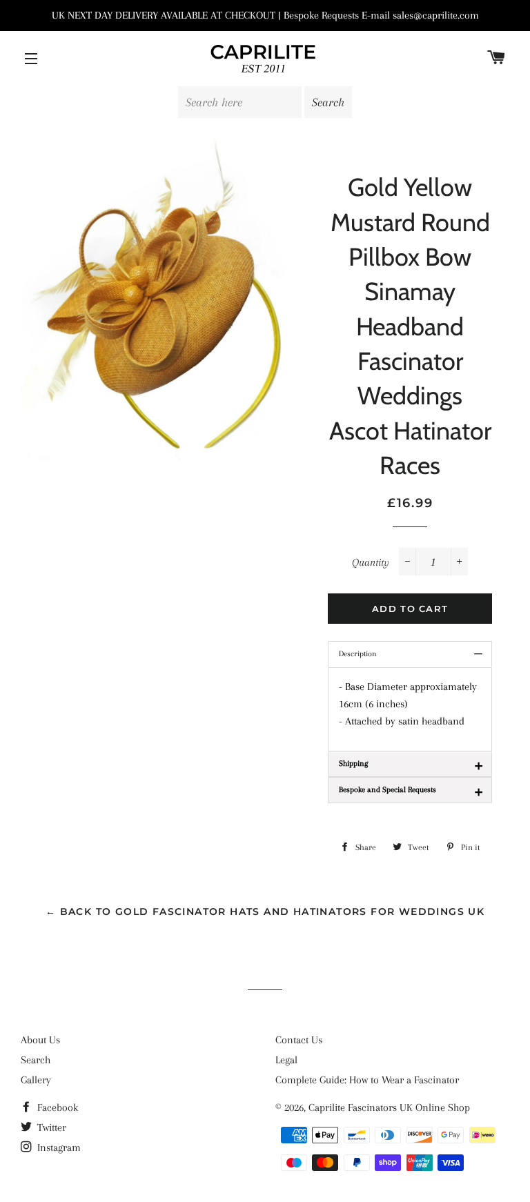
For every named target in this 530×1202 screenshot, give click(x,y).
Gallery (36, 1080)
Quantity (370, 562)
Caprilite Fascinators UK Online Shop (389, 1107)
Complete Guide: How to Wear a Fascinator (367, 1080)
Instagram (58, 1147)
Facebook (56, 1107)
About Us (40, 1040)
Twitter (50, 1127)
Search (35, 1060)
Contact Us (298, 1040)
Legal (286, 1060)
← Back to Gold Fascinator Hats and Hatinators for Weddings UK (265, 911)
